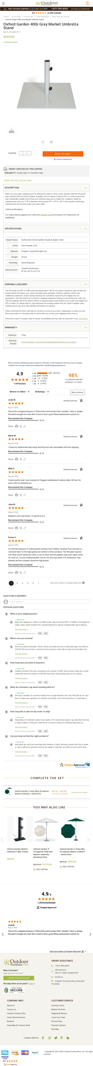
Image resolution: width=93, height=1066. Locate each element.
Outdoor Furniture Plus (16, 1013)
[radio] (46, 373)
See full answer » (21, 629)
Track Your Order (58, 1017)
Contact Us (11, 1009)
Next (87, 839)
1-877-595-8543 (60, 8)
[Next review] (90, 935)
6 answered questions (10, 42)
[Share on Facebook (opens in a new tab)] (16, 427)
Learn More (83, 319)
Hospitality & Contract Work (18, 1025)
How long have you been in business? (27, 662)
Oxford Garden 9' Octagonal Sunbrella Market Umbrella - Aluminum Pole (43, 853)
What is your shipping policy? (24, 614)
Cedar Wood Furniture (16, 1017)
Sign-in (32, 983)
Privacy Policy (56, 1021)
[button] (40, 633)
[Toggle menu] (3, 3)
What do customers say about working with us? (32, 687)
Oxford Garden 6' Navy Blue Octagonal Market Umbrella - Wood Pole (73, 852)
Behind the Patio (58, 1009)
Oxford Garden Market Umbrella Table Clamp (17, 850)
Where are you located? (21, 638)
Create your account (19, 978)
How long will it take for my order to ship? (30, 711)
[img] (46, 898)
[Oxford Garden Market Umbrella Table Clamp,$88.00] (20, 829)
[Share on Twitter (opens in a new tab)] (20, 426)
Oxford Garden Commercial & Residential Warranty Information (48, 342)
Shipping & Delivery (16, 284)
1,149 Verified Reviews (46, 903)
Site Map (55, 1029)
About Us (11, 1005)
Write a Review (77, 392)
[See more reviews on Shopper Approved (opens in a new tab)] (24, 426)
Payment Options (58, 1025)
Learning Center (57, 1005)
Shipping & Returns (59, 1013)
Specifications (13, 228)
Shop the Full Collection (18, 180)
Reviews (10, 1021)
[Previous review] (2, 935)
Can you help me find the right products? (29, 736)
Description (12, 187)
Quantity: (12, 153)
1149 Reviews (22, 384)
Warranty (11, 327)
